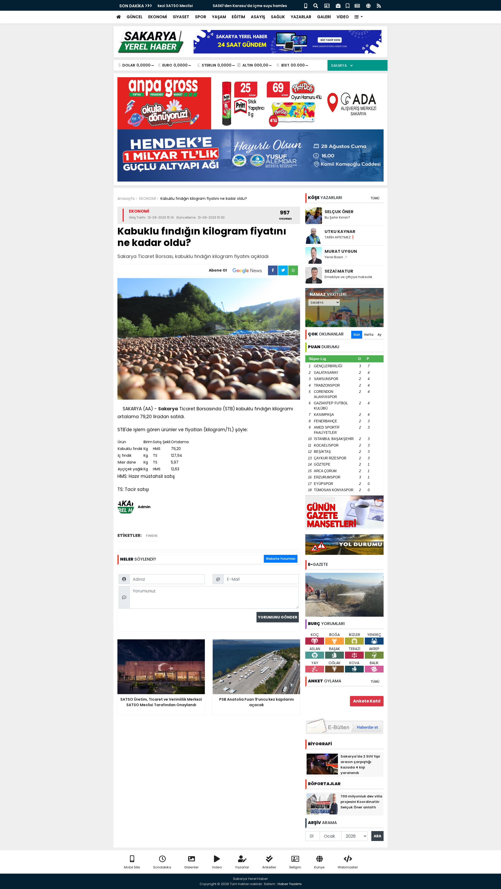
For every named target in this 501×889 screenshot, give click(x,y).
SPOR (200, 17)
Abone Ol (218, 270)
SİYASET (181, 17)
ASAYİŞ (258, 17)
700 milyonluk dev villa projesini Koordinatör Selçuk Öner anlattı (361, 802)
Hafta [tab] (368, 334)
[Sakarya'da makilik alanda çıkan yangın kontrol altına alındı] (344, 594)
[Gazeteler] (357, 5)
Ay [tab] (379, 334)
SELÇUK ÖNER (339, 212)
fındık (152, 535)
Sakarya (168, 409)
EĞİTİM (238, 17)
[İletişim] (327, 5)
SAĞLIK (278, 17)
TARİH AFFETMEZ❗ (340, 237)
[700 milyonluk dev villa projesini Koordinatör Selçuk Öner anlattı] (322, 803)
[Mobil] (306, 5)
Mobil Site (132, 867)
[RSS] (379, 5)
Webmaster (348, 867)
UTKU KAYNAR (340, 232)
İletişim (295, 867)
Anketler (269, 867)
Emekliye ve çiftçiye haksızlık (348, 276)
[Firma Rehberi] (338, 5)
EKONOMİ (157, 17)
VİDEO (343, 17)
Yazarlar (242, 867)
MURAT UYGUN (341, 251)
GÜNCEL (134, 17)
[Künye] (368, 5)
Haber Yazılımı (290, 883)
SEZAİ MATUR (339, 271)
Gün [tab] (356, 334)
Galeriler (191, 867)
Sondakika (162, 867)
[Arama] (316, 5)
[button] (359, 17)
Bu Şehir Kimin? (337, 217)
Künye (319, 867)
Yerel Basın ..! (336, 257)
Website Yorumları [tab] (280, 558)
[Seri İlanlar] (347, 5)
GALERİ (324, 17)
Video (217, 867)
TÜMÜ (375, 198)
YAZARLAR (301, 17)
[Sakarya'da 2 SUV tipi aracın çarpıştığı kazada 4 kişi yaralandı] (322, 763)
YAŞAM (219, 17)
